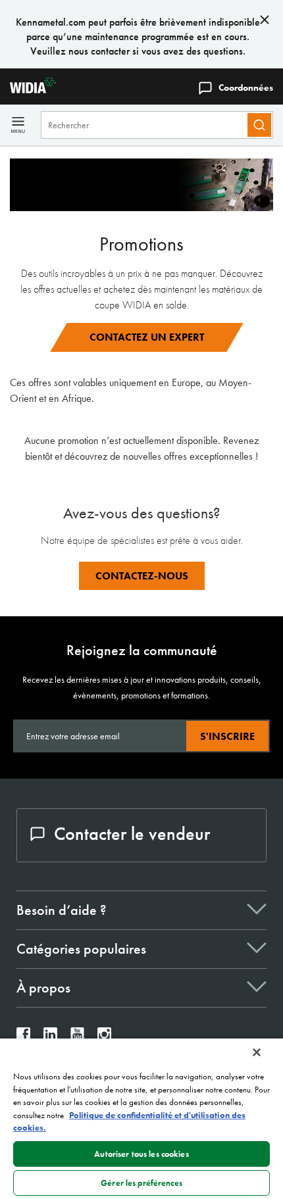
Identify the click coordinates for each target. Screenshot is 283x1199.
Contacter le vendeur (132, 833)
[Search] (259, 125)
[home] (28, 90)
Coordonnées (246, 87)
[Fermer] (257, 1052)
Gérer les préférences (141, 1182)
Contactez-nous (141, 576)
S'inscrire (227, 736)
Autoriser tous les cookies (141, 1154)
